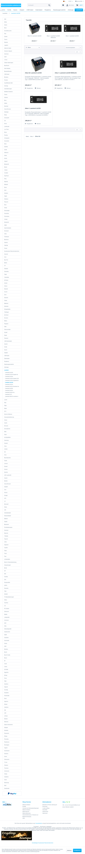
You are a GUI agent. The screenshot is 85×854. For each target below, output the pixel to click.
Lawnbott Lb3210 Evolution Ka (12, 386)
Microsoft (6, 504)
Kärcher (6, 472)
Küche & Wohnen (8, 414)
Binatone (6, 77)
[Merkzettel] (63, 5)
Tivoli (5, 553)
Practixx (6, 135)
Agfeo (5, 225)
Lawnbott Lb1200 (9, 372)
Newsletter (44, 809)
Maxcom (6, 533)
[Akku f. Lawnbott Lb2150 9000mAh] (53, 28)
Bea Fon (6, 259)
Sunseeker (6, 141)
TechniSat (6, 213)
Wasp (5, 114)
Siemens (6, 753)
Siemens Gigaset (8, 51)
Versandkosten (38, 823)
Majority (6, 181)
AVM (5, 646)
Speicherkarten (7, 228)
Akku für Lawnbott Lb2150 (34, 36)
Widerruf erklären (26, 804)
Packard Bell (7, 582)
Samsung (6, 440)
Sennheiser (6, 750)
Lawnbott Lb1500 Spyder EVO (12, 378)
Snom (5, 756)
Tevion (5, 248)
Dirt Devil (6, 315)
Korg (5, 178)
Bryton (5, 167)
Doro (5, 294)
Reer (5, 204)
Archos (5, 492)
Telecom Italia (7, 329)
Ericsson (6, 425)
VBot (5, 326)
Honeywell (6, 117)
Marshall (6, 106)
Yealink (6, 547)
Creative (6, 172)
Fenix (5, 678)
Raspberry (6, 361)
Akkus (5, 599)
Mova (5, 132)
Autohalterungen (8, 88)
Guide (5, 149)
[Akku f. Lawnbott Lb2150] (72, 28)
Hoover (6, 469)
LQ (5, 605)
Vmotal (5, 219)
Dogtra (5, 521)
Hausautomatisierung (9, 417)
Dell (5, 579)
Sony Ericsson (7, 483)
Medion (6, 718)
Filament (6, 338)
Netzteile (6, 730)
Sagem (5, 747)
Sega (5, 550)
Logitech (6, 45)
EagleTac (6, 672)
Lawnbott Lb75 (8, 394)
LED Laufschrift (7, 475)
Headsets (6, 692)
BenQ (5, 568)
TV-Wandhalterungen (9, 597)
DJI (5, 120)
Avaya (5, 643)
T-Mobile (6, 536)
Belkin (5, 262)
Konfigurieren (77, 850)
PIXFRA (6, 146)
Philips (5, 736)
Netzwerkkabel (7, 515)
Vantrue (6, 242)
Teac (5, 556)
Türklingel (6, 312)
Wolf (5, 785)
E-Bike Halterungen (8, 62)
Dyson (5, 349)
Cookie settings (45, 808)
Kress (5, 123)
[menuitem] (39, 5)
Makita (5, 614)
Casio (5, 663)
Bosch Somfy (7, 655)
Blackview (6, 524)
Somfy (5, 347)
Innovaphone (7, 428)
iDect (5, 698)
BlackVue (6, 239)
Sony (5, 446)
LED (5, 713)
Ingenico (6, 701)
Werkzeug (6, 782)
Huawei (6, 443)
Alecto (5, 158)
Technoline (6, 216)
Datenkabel (6, 358)
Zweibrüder (6, 788)
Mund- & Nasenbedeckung (10, 562)
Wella (5, 22)
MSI (5, 573)
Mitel (5, 431)
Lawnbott (6, 370)
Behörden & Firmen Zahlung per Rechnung (49, 805)
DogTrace (6, 175)
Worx (5, 143)
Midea (5, 320)
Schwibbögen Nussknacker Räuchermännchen (42, 842)
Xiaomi (5, 478)
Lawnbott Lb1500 (9, 376)
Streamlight (6, 210)
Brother (6, 481)
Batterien (6, 303)
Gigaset (6, 686)
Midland (6, 184)
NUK (5, 190)
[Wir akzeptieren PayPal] (12, 794)
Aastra (5, 423)
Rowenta (6, 588)
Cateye (5, 170)
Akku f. (27, 136)
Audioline (6, 637)
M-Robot (6, 280)
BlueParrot (6, 65)
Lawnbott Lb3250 (9, 388)
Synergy (6, 85)
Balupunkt (6, 164)
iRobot (5, 704)
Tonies (5, 94)
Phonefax (6, 739)
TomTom (6, 602)
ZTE (5, 510)
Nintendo (6, 306)
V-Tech (5, 59)
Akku (5, 626)
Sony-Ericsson (7, 109)
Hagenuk (6, 544)
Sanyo (5, 420)
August (5, 161)
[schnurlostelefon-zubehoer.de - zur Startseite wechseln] (11, 6)
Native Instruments (8, 724)
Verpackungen (7, 565)
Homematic (6, 695)
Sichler (5, 283)
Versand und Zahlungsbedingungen (30, 808)
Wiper (5, 408)
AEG (5, 623)
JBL (5, 710)
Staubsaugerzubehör (9, 364)
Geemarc (6, 530)
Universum (6, 771)
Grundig (6, 689)
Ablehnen (69, 850)
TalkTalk (6, 245)
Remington (6, 745)
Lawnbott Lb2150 (9, 382)
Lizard (5, 399)
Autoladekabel (7, 512)
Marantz (6, 289)
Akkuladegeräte (7, 628)
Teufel (5, 460)
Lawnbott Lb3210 (9, 384)
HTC (5, 498)
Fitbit (5, 681)
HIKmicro (6, 152)
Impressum (44, 813)
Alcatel (5, 332)
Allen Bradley (7, 68)
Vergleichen (29, 88)
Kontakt (24, 806)
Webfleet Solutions (8, 91)
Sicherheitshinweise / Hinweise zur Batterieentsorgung (30, 815)
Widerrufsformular (26, 813)
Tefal (5, 591)
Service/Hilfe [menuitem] (79, 1)
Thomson (6, 768)
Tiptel (5, 274)
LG (5, 501)
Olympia (6, 268)
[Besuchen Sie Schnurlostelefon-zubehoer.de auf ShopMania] (12, 804)
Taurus (5, 39)
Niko (5, 402)
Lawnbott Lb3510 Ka (9, 392)
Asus (5, 454)
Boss (5, 100)
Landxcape (6, 126)
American (6, 54)
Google (6, 495)
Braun (5, 657)
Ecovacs (6, 318)
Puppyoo (6, 323)
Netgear (6, 727)
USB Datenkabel (8, 341)
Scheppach (6, 138)
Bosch (5, 652)
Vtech (5, 779)
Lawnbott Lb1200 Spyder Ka (11, 374)
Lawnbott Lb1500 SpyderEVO (12, 380)
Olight (5, 196)
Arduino (6, 97)
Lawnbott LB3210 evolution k (11, 396)
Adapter (6, 352)
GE (5, 452)
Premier (6, 80)
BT (4, 660)
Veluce (5, 286)
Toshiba (6, 576)
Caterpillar (6, 277)
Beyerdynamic (7, 457)
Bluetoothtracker (8, 71)
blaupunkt (6, 222)
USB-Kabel (6, 74)
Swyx (5, 434)
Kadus (5, 25)
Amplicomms (7, 631)
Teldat (5, 300)
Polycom (6, 201)
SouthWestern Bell (8, 83)
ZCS (5, 411)
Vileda (5, 774)
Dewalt (5, 466)
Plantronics (6, 742)
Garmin (6, 344)
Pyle (5, 33)
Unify (5, 541)
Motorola (6, 721)
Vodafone (6, 776)
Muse (5, 187)
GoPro (5, 585)
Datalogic (6, 112)
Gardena (6, 684)
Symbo (5, 36)
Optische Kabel (7, 48)
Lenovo (6, 463)
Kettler (5, 103)
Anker (5, 155)
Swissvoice (6, 759)
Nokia (5, 507)
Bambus (6, 649)
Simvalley (6, 271)
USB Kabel (6, 355)
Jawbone (6, 707)
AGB (23, 818)
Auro (5, 257)
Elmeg (5, 675)
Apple (5, 634)
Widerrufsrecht (25, 811)
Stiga (5, 405)
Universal (6, 620)
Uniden (6, 449)
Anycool (6, 254)
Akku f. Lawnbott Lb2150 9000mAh (53, 36)
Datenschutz (45, 811)
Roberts (6, 42)
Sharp (5, 207)
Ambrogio (6, 367)
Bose (5, 27)
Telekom (6, 765)
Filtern (29, 47)
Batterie (6, 518)
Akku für (37, 136)
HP (5, 570)
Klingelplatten (7, 309)
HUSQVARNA (7, 437)
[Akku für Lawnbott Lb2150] (34, 28)
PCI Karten (6, 608)
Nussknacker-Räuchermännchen (11, 251)
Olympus (6, 199)
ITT (5, 265)
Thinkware (6, 236)
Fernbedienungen (8, 527)
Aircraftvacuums (7, 30)
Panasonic (6, 733)
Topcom (6, 539)
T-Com (5, 762)
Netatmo (6, 193)
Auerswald (6, 640)
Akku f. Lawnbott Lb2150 (72, 36)
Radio (5, 335)
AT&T (5, 56)
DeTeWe (6, 669)
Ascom (5, 291)
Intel (5, 19)
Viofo (5, 233)
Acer (5, 489)
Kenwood (6, 230)
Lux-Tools (6, 129)
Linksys (6, 716)
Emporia (6, 297)
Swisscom (6, 611)
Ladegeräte (6, 617)
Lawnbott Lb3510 (9, 390)
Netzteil (6, 594)
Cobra (5, 666)
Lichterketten (7, 559)
